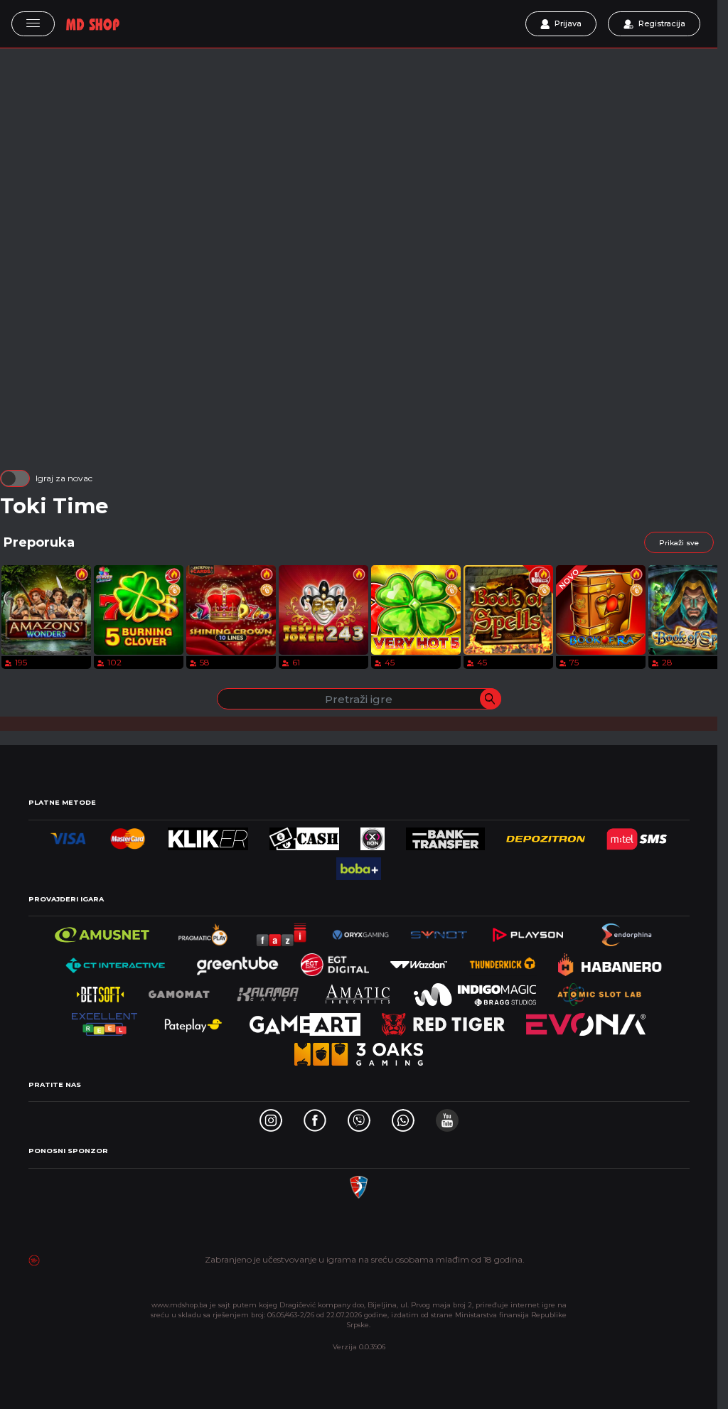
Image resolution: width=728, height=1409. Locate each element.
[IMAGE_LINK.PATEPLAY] (193, 1020)
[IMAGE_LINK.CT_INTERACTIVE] (114, 961)
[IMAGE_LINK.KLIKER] (208, 835)
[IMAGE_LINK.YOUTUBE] (447, 1116)
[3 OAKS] (359, 1050)
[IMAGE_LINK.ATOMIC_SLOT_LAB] (600, 990)
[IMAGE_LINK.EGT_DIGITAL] (335, 961)
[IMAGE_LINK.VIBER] (359, 1116)
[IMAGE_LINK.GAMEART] (305, 1020)
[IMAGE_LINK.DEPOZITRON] (546, 835)
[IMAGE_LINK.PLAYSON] (528, 931)
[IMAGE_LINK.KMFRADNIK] (358, 1183)
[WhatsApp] (403, 1116)
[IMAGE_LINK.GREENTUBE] (237, 961)
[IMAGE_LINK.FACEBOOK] (315, 1116)
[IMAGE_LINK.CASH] (304, 835)
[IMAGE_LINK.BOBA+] (358, 865)
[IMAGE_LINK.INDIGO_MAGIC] (475, 990)
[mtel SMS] (637, 835)
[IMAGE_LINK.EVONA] (586, 1020)
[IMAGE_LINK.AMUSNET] (102, 931)
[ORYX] (360, 931)
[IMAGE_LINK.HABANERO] (610, 961)
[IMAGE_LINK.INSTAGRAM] (271, 1116)
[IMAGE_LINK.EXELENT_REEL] (105, 1020)
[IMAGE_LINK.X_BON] (372, 835)
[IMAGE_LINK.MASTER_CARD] (127, 835)
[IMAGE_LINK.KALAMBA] (267, 990)
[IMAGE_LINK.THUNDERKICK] (502, 961)
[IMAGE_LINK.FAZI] (282, 931)
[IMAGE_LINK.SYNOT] (439, 931)
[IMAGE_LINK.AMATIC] (357, 990)
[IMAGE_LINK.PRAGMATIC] (204, 931)
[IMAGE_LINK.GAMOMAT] (179, 990)
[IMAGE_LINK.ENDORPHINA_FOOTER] (628, 931)
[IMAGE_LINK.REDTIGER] (443, 1020)
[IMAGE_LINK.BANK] (445, 835)
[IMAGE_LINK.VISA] (68, 835)
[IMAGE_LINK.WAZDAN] (419, 961)
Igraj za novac (64, 478)
